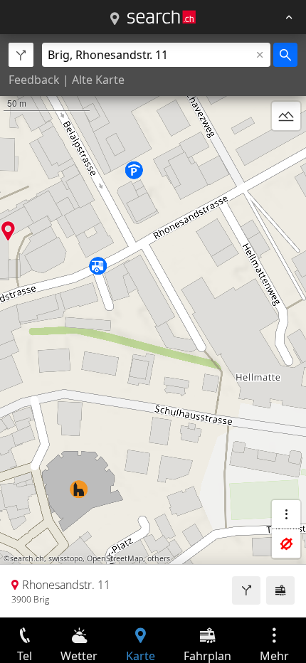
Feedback (34, 79)
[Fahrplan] (280, 590)
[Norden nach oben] (286, 150)
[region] (153, 325)
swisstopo (65, 558)
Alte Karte (98, 79)
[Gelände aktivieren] (286, 116)
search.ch (27, 558)
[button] (8, 230)
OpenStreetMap (115, 558)
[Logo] (161, 17)
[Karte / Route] (114, 19)
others (158, 558)
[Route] (246, 590)
